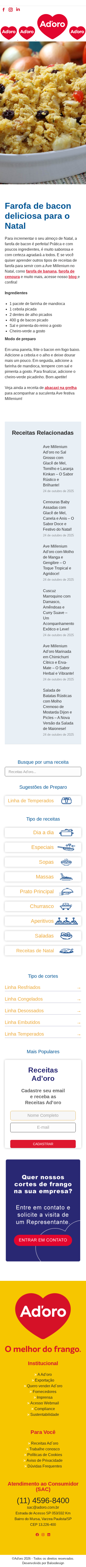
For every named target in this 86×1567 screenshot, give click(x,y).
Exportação (44, 1380)
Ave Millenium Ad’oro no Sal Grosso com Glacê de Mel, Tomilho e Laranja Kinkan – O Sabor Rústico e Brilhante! (58, 466)
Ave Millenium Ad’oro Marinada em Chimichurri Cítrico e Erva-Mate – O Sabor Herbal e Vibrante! (58, 659)
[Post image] (25, 454)
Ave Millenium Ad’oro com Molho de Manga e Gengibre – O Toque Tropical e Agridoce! (58, 560)
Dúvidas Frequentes (44, 1466)
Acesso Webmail (44, 1403)
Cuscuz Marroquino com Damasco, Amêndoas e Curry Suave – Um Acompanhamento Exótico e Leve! (58, 610)
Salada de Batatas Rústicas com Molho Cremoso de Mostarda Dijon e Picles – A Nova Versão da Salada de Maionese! (58, 709)
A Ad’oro (45, 1374)
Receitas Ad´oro (44, 1443)
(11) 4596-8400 (43, 1500)
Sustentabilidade (44, 1414)
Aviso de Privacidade (45, 1460)
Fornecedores (44, 1392)
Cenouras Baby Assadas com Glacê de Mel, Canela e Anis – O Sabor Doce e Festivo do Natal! (58, 515)
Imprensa (45, 1397)
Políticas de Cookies (44, 1455)
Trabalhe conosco (44, 1449)
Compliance (44, 1409)
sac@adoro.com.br (43, 1507)
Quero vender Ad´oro (44, 1386)
